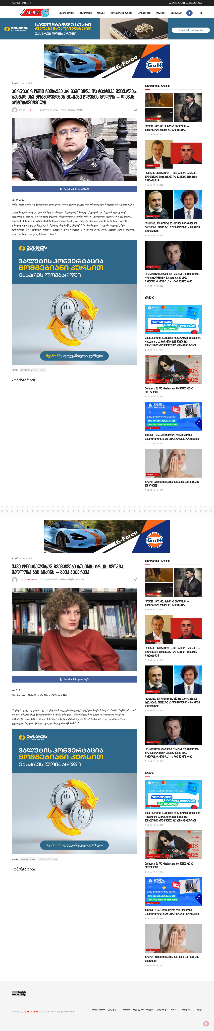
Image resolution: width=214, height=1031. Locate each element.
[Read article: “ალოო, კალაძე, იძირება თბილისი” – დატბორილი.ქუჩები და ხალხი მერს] (173, 107)
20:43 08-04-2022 (49, 579)
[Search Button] (201, 13)
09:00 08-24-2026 (154, 490)
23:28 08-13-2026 (154, 235)
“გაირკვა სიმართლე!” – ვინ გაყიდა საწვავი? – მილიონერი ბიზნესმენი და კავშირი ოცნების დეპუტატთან (172, 176)
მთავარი (15, 83)
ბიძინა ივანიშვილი (48, 859)
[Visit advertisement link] (107, 63)
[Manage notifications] (206, 1023)
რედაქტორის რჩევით (122, 13)
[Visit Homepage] (35, 13)
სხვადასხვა (176, 13)
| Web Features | (31, 1011)
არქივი (199, 1010)
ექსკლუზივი (85, 13)
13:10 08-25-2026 (154, 443)
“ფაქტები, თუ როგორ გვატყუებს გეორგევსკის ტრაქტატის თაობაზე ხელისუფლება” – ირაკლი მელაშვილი (172, 227)
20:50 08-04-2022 (49, 110)
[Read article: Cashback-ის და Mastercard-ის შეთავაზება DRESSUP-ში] (173, 369)
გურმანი (160, 13)
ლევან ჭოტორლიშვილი (33, 370)
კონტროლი (144, 13)
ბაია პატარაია (28, 859)
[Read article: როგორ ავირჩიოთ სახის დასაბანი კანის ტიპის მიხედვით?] (173, 463)
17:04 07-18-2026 (154, 286)
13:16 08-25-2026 (154, 396)
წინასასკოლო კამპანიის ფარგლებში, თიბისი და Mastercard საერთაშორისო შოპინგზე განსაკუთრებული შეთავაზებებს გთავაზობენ (173, 341)
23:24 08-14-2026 (154, 134)
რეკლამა (16, 3)
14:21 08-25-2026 (154, 350)
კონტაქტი (26, 3)
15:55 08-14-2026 (154, 185)
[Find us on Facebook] (189, 13)
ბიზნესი (101, 13)
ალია (31, 110)
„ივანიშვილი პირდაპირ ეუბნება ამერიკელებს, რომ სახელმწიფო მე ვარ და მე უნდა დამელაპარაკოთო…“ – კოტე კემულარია (172, 277)
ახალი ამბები (66, 13)
